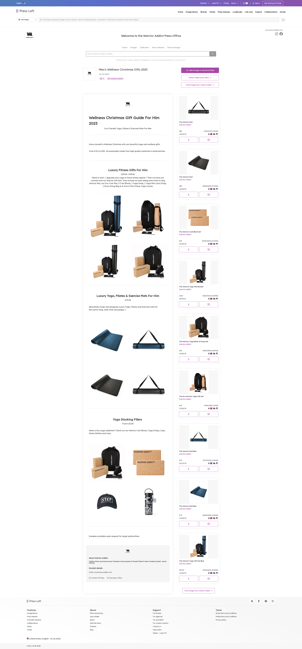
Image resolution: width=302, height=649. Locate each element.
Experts (258, 12)
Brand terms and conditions (226, 613)
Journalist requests (34, 620)
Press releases (224, 12)
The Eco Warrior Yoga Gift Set (191, 396)
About (92, 620)
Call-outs (249, 12)
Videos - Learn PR (160, 633)
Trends (212, 12)
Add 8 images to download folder (201, 70)
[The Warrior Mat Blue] (198, 437)
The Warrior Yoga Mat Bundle (191, 287)
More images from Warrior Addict (199, 85)
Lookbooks (237, 12)
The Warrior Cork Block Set (190, 232)
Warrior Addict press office (199, 78)
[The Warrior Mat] (198, 108)
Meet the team (95, 623)
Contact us (157, 626)
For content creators (160, 623)
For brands (157, 613)
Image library (192, 12)
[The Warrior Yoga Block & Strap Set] (198, 327)
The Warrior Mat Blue (188, 451)
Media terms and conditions (226, 616)
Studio (283, 12)
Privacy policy (221, 620)
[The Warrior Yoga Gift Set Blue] (198, 547)
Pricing (226, 3)
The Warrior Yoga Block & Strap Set (193, 341)
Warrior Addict (185, 125)
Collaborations (270, 12)
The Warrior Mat (186, 122)
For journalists (158, 620)
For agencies (158, 616)
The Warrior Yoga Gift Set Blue (191, 561)
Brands (203, 12)
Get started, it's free (272, 3)
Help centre (157, 630)
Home (180, 12)
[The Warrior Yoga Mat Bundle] (198, 272)
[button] (21, 3)
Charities (93, 626)
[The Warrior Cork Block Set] (198, 217)
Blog (91, 630)
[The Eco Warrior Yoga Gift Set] (198, 382)
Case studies (94, 616)
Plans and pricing (96, 613)
